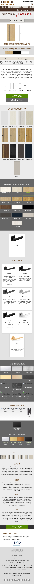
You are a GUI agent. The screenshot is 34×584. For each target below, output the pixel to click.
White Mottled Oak (13, 126)
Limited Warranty (7, 573)
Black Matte (13, 159)
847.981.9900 (28, 1)
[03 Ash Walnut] (17, 223)
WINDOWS (12, 7)
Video (10, 569)
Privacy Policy (26, 573)
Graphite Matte (21, 159)
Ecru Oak (29, 126)
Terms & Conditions (17, 573)
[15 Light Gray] (28, 215)
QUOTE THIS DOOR (17, 96)
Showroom (17, 559)
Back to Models (14, 20)
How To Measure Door (17, 565)
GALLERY (21, 7)
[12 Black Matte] (28, 207)
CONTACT (29, 7)
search (32, 4)
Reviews (15, 569)
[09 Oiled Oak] (28, 199)
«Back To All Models (17, 100)
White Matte (4, 126)
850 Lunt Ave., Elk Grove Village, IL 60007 (18, 560)
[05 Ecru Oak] (17, 189)
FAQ (19, 569)
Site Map (24, 569)
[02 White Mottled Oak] (5, 189)
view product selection (22, 10)
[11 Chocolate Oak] (5, 207)
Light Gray (17, 176)
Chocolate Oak (5, 159)
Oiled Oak (29, 143)
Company (26, 567)
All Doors (21, 20)
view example (5, 442)
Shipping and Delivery (17, 575)
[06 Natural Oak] (28, 189)
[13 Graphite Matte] (5, 215)
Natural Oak (5, 143)
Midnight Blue (29, 159)
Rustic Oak (21, 143)
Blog (31, 567)
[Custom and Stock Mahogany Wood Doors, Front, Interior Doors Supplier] (9, 2)
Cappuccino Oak (13, 143)
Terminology (13, 567)
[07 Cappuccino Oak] (5, 199)
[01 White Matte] (17, 207)
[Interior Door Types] (17, 460)
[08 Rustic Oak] (17, 199)
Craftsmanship (6, 565)
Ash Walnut (21, 126)
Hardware (20, 567)
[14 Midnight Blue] (17, 215)
